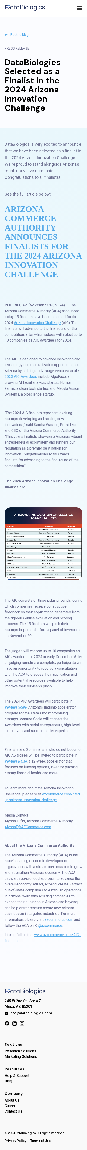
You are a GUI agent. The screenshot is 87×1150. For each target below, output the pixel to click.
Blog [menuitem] (8, 1081)
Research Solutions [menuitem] (20, 1051)
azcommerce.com (59, 919)
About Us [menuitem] (12, 1100)
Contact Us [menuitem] (13, 1111)
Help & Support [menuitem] (17, 1075)
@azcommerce (50, 925)
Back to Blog (19, 35)
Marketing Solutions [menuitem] (21, 1056)
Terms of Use (40, 1141)
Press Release (17, 48)
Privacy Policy (15, 1141)
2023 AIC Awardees (21, 376)
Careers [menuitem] (11, 1106)
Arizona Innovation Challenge (37, 323)
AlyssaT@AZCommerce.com (28, 827)
